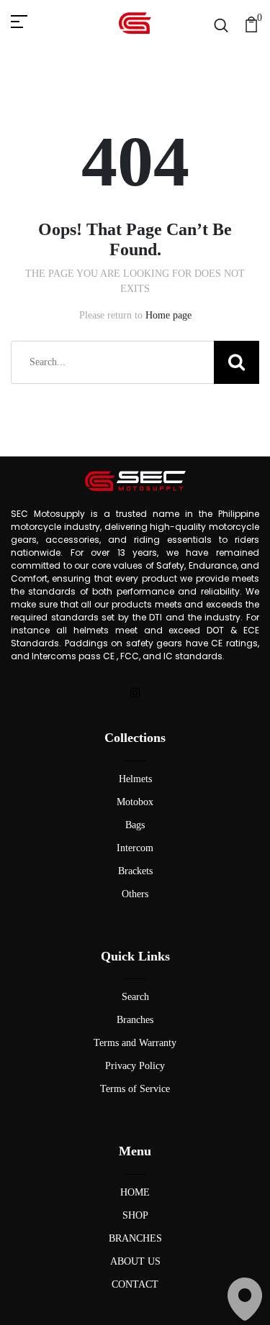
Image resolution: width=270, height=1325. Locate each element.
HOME (135, 1192)
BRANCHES (135, 1238)
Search (135, 996)
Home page (168, 315)
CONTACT (135, 1284)
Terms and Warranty (135, 1042)
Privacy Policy (135, 1065)
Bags (135, 825)
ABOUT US (135, 1261)
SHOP (135, 1215)
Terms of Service (135, 1088)
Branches (135, 1019)
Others (135, 894)
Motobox (135, 802)
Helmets (135, 779)
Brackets (135, 871)
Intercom (135, 848)
